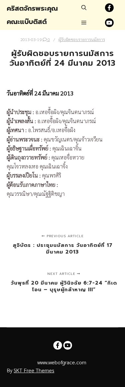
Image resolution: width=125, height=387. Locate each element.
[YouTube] (109, 22)
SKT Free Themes (34, 370)
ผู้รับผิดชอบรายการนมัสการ (81, 39)
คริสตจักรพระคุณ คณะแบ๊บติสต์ (32, 15)
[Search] (84, 7)
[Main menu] (84, 22)
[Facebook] (109, 7)
